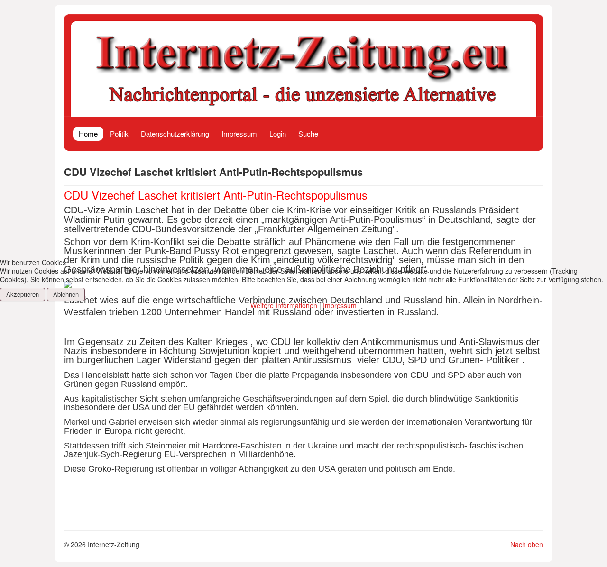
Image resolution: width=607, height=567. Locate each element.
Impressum (340, 305)
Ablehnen (66, 294)
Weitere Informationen (283, 305)
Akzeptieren (22, 294)
